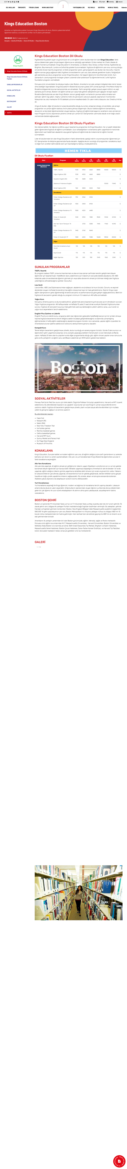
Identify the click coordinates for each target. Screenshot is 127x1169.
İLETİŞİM (103, 1)
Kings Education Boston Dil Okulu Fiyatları (17, 78)
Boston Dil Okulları (29, 41)
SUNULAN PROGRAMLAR (14, 84)
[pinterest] (12, 2)
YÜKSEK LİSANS (34, 7)
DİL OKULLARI (10, 7)
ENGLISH (120, 1)
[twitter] (8, 2)
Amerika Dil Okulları (16, 41)
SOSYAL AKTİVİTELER (13, 90)
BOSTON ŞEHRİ (11, 101)
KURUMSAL (111, 1)
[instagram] (5, 2)
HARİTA (9, 113)
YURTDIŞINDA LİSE (79, 7)
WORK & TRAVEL (113, 7)
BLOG (96, 1)
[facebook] (6, 2)
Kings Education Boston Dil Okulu (17, 71)
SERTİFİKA (101, 7)
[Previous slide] (39, 894)
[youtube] (14, 2)
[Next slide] (118, 894)
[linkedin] (10, 2)
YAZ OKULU (91, 7)
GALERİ (9, 107)
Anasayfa (7, 41)
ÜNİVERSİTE (22, 7)
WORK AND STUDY (47, 7)
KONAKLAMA (11, 96)
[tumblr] (16, 2)
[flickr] (18, 2)
